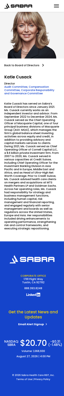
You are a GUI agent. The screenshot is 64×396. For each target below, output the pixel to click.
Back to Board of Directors (21, 65)
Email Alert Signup (33, 324)
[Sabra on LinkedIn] (33, 296)
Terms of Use (24, 379)
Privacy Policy (42, 379)
